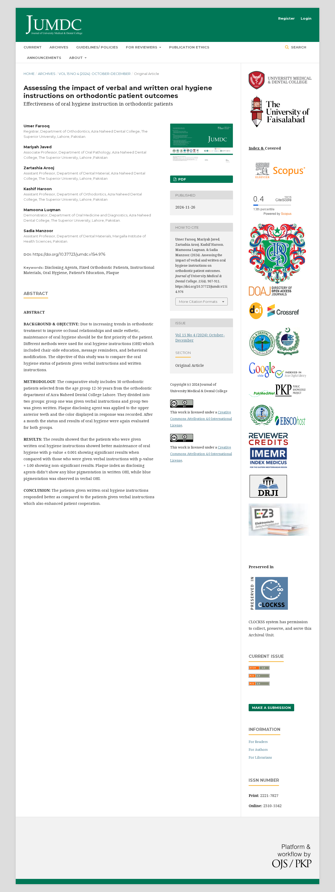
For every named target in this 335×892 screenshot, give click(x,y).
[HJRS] (287, 354)
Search (298, 47)
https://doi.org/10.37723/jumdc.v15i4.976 (69, 254)
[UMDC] (280, 87)
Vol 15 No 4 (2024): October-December (95, 74)
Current (33, 47)
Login (306, 18)
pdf (181, 179)
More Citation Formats (198, 301)
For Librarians (260, 757)
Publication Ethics (189, 47)
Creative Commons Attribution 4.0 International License (201, 419)
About (76, 58)
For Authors (258, 749)
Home (29, 74)
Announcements (44, 58)
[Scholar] (262, 376)
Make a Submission (271, 707)
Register (286, 18)
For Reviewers (142, 47)
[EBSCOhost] (290, 425)
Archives (58, 47)
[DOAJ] (271, 294)
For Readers (258, 741)
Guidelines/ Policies (97, 47)
